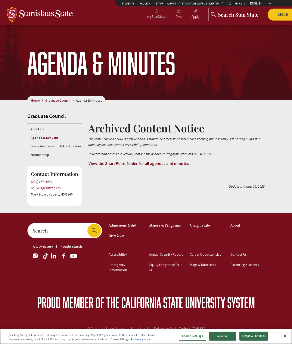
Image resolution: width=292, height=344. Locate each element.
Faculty (145, 3)
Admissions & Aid (122, 226)
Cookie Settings (192, 336)
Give (178, 16)
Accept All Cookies (253, 336)
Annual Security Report (166, 254)
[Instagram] (37, 258)
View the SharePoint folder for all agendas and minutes (138, 163)
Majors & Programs (165, 226)
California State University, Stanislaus (118, 328)
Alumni (171, 3)
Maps (238, 3)
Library (214, 3)
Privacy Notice (140, 339)
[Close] (285, 336)
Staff (159, 3)
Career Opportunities (205, 254)
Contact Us (238, 254)
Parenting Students (244, 264)
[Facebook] (65, 258)
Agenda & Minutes (45, 137)
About (235, 226)
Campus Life (200, 226)
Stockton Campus (194, 3)
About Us (37, 129)
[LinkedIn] (54, 258)
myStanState (156, 16)
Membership (40, 155)
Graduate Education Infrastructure (56, 146)
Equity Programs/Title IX (165, 267)
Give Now (117, 236)
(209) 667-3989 (41, 181)
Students (127, 3)
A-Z (229, 3)
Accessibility (118, 254)
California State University (173, 302)
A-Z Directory (43, 246)
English (256, 3)
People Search (71, 246)
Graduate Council (57, 100)
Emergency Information (118, 267)
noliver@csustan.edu (46, 188)
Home (35, 100)
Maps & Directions (203, 264)
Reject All (223, 336)
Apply (195, 16)
